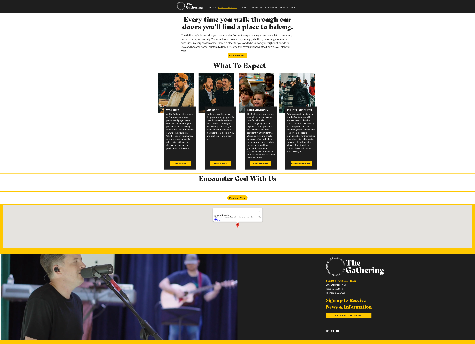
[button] (244, 8)
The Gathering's (190, 35)
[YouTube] (337, 331)
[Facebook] (332, 331)
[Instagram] (327, 331)
